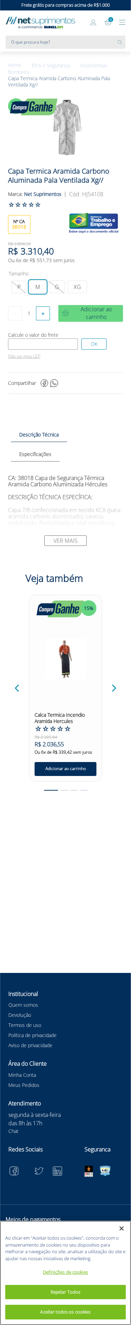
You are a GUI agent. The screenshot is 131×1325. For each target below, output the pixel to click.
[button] (19, 287)
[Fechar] (121, 1228)
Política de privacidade (32, 1035)
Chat (13, 1131)
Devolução (19, 1015)
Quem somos (23, 1005)
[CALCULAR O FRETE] (94, 344)
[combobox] (65, 42)
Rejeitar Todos (66, 1292)
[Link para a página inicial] (20, 65)
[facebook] (44, 383)
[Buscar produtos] (121, 42)
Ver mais (65, 541)
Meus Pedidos (23, 1085)
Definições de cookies (65, 1272)
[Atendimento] (79, 23)
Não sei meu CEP (24, 356)
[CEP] (43, 344)
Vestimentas (93, 65)
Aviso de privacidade (30, 1045)
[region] (65, 1273)
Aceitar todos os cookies (65, 1312)
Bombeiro (18, 72)
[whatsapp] (54, 383)
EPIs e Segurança (51, 65)
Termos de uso (24, 1025)
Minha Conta (22, 1075)
